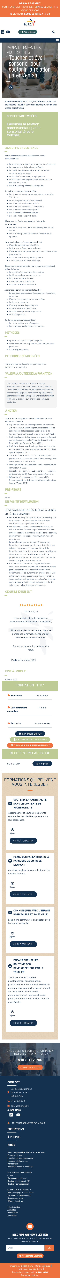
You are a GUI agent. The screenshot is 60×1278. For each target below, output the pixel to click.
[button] (57, 40)
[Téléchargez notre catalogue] (8, 1123)
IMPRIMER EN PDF (32, 733)
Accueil (8, 101)
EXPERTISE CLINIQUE (24, 101)
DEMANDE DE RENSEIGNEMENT (32, 745)
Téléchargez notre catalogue (28, 1123)
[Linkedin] (11, 1114)
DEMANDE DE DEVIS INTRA (31, 739)
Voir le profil (42, 763)
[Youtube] (8, 32)
